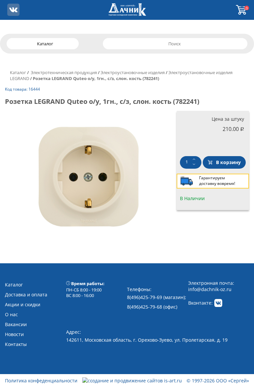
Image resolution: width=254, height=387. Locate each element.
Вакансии (16, 324)
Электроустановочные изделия (133, 72)
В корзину (228, 162)
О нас (11, 314)
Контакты (16, 344)
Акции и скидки (22, 304)
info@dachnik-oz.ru (210, 289)
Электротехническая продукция (63, 72)
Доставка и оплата (26, 294)
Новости (14, 334)
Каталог (18, 72)
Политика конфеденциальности (41, 380)
